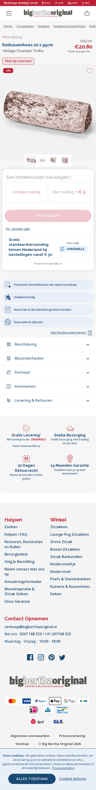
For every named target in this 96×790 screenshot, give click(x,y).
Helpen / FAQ (15, 534)
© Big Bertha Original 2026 (60, 744)
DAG (47, 3)
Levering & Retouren (33, 400)
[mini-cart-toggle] (87, 13)
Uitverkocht (48, 216)
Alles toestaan (32, 779)
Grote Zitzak (61, 541)
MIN (74, 3)
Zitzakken (58, 526)
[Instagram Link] (41, 659)
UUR (60, 3)
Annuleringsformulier (23, 581)
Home (8, 26)
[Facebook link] (30, 659)
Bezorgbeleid (15, 554)
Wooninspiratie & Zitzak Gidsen (19, 591)
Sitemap (22, 744)
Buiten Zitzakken (65, 549)
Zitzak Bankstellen (66, 556)
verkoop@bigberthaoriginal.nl (30, 626)
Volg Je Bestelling (19, 561)
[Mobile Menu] (9, 13)
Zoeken (11, 526)
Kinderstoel (60, 571)
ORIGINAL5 (76, 249)
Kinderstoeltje (63, 564)
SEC (87, 3)
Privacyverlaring (72, 736)
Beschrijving (26, 344)
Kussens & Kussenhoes (70, 586)
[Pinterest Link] (52, 659)
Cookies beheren (72, 779)
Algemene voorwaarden (30, 736)
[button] (31, 160)
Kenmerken (25, 386)
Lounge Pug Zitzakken (69, 534)
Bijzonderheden (29, 358)
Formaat (22, 372)
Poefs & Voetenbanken (70, 578)
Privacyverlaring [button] (63, 768)
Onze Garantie (17, 601)
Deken (55, 593)
